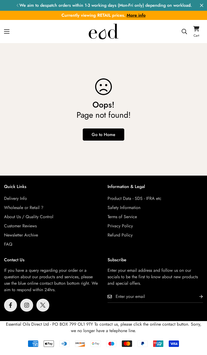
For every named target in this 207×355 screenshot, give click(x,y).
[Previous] (17, 5)
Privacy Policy (120, 226)
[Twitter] (42, 305)
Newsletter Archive (21, 235)
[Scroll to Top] (196, 325)
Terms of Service (122, 217)
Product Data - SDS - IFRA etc (134, 198)
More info (136, 15)
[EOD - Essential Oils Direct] (103, 31)
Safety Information (124, 207)
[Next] (189, 5)
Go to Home (103, 134)
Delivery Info (15, 198)
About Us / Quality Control (28, 217)
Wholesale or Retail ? (23, 207)
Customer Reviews (20, 226)
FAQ (8, 244)
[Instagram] (26, 305)
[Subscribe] (197, 297)
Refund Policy (120, 235)
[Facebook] (10, 305)
